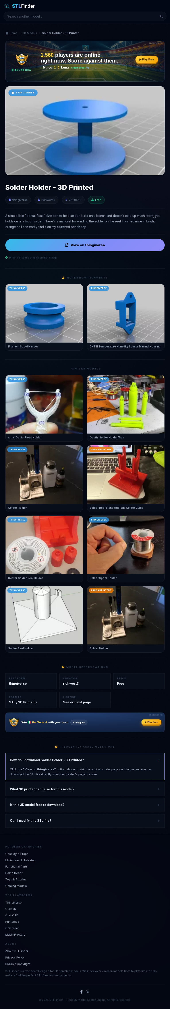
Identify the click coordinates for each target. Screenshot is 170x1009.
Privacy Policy (15, 957)
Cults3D (10, 908)
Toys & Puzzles (15, 879)
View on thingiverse (88, 245)
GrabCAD (11, 915)
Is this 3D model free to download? (37, 805)
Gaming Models (16, 886)
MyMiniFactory (15, 934)
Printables (12, 921)
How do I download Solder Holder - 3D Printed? (47, 760)
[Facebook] (81, 992)
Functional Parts (16, 866)
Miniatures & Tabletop (20, 860)
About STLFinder (16, 951)
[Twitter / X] (88, 992)
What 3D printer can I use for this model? (42, 789)
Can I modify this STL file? (30, 820)
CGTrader (12, 928)
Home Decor (14, 873)
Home (13, 33)
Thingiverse (13, 902)
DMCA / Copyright (17, 964)
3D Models (29, 33)
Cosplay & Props (16, 854)
